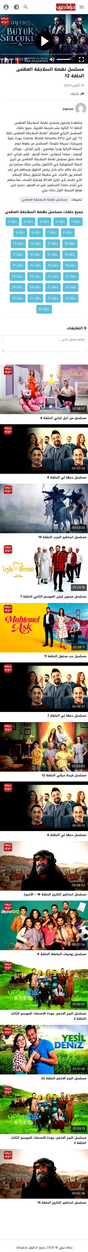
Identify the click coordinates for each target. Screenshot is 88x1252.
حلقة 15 (52, 254)
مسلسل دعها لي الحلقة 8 (66, 477)
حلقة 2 (60, 222)
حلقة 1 (76, 222)
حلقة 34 (44, 309)
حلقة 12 (35, 243)
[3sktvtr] (80, 113)
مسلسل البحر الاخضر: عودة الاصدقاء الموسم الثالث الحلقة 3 (48, 1016)
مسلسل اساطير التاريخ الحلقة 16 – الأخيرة (55, 894)
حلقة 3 (44, 222)
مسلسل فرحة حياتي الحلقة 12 (64, 775)
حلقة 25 (17, 276)
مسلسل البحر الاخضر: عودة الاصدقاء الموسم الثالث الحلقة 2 (48, 1140)
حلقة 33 (17, 298)
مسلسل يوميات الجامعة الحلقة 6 (61, 954)
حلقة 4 (28, 222)
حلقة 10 (70, 243)
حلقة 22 (71, 276)
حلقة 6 (68, 232)
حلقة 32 (35, 298)
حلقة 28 (35, 287)
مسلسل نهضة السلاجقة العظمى (44, 199)
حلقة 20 (35, 265)
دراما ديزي (66, 1247)
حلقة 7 (52, 232)
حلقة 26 (70, 287)
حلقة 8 (36, 232)
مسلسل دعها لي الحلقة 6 (66, 835)
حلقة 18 (70, 265)
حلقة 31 (53, 298)
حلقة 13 (18, 243)
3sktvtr (67, 109)
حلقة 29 (17, 287)
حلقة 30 (70, 298)
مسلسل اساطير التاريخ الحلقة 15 (61, 1202)
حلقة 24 (35, 276)
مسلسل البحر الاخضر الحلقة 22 (63, 1078)
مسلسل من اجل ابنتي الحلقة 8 (63, 418)
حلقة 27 (52, 287)
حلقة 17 (18, 254)
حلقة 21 (17, 265)
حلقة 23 (53, 276)
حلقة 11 (53, 243)
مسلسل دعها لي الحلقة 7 (66, 716)
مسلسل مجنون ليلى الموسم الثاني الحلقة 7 (53, 596)
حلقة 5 (12, 222)
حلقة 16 (35, 254)
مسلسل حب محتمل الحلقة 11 (65, 656)
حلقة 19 (53, 265)
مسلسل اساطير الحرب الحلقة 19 (62, 537)
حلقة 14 (70, 254)
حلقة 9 (20, 232)
